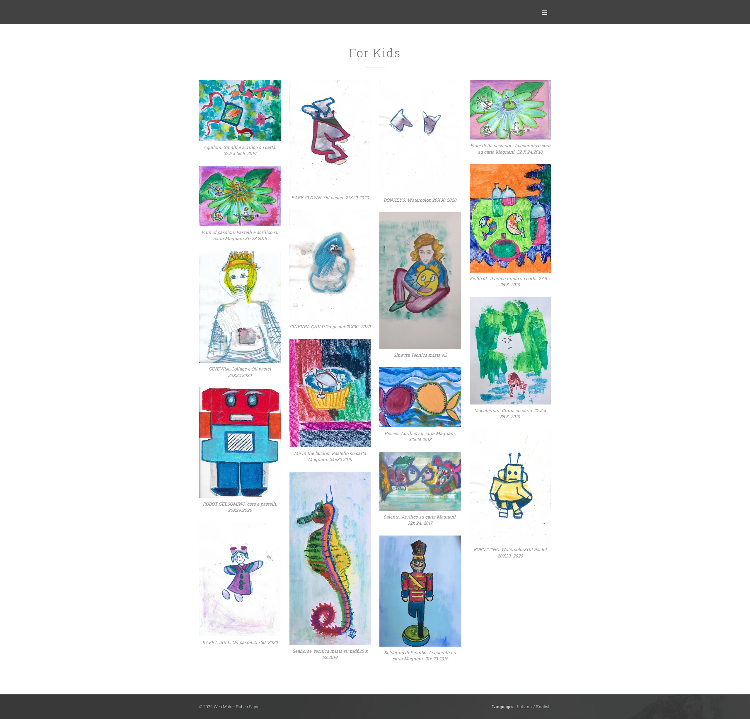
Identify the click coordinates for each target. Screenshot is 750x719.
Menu (546, 12)
